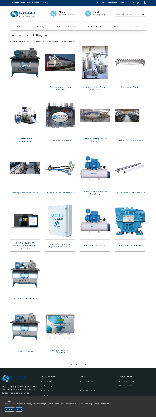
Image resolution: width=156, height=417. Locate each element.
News (116, 26)
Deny (19, 409)
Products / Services (66, 26)
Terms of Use (88, 381)
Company (39, 26)
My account (88, 386)
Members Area (89, 390)
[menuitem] (19, 26)
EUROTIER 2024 (128, 381)
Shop (21, 41)
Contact (135, 26)
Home (19, 26)
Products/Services (35, 41)
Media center (95, 26)
